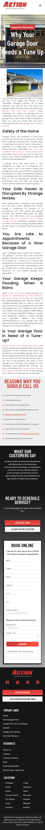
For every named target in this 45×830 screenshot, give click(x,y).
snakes (15, 154)
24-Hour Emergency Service (30, 434)
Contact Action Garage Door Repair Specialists (22, 369)
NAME (8, 560)
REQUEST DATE (11, 625)
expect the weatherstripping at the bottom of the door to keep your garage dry (22, 296)
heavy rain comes (16, 293)
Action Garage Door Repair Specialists (20, 345)
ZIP (7, 602)
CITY (8, 593)
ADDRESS (9, 585)
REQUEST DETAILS (12, 610)
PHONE (8, 569)
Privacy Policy (8, 822)
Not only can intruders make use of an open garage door (22, 150)
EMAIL (8, 577)
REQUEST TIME (10, 633)
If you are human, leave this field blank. (19, 651)
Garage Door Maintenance (22, 27)
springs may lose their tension (18, 111)
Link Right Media (33, 820)
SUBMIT (22, 644)
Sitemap (26, 825)
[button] (40, 5)
